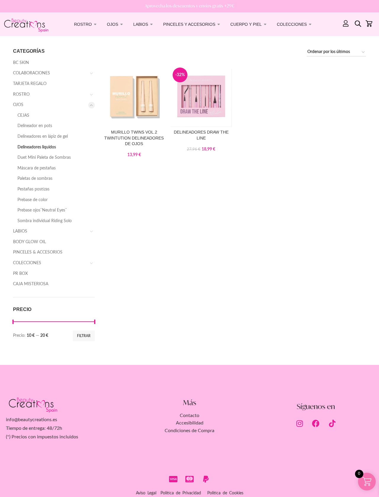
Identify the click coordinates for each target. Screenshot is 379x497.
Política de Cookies (225, 493)
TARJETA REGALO (29, 84)
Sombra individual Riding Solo (44, 221)
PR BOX (20, 274)
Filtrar (84, 336)
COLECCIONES (27, 263)
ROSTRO (21, 94)
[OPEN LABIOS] (152, 24)
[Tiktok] (332, 423)
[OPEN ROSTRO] (95, 24)
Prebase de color (32, 200)
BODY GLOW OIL (29, 242)
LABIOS (20, 231)
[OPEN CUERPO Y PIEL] (265, 24)
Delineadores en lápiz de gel (42, 136)
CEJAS (23, 115)
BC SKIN (21, 63)
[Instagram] (299, 423)
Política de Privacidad (180, 493)
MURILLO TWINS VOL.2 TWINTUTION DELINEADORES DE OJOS (134, 138)
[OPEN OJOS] (122, 24)
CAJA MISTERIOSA (30, 284)
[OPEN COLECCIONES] (310, 24)
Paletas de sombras (34, 179)
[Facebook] (316, 423)
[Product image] (134, 96)
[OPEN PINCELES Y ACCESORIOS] (219, 24)
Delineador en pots (34, 126)
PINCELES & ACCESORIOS (37, 252)
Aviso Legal (146, 493)
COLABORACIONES (31, 73)
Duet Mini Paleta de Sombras (44, 157)
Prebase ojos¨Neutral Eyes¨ (42, 210)
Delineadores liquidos (36, 147)
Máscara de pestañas (36, 168)
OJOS (18, 105)
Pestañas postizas (33, 189)
